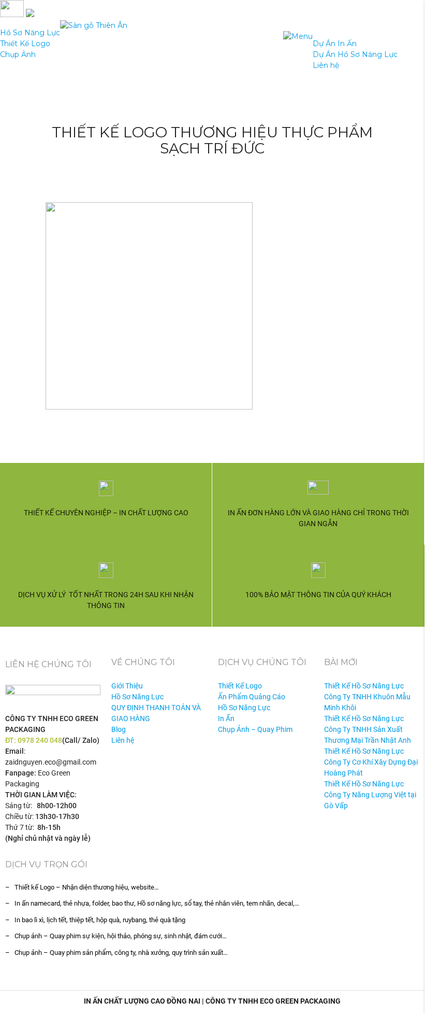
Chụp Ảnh (18, 54)
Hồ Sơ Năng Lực (30, 32)
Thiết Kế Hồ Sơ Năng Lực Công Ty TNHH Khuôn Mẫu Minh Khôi (367, 697)
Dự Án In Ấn (335, 43)
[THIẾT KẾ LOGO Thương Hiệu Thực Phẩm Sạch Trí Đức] (212, 306)
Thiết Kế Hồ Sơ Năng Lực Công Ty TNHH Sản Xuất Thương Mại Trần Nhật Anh (367, 729)
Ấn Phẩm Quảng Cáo (251, 697)
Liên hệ (326, 65)
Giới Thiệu (127, 686)
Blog (118, 729)
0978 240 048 (40, 740)
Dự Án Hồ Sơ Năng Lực (355, 54)
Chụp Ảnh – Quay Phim (255, 729)
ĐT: (11, 740)
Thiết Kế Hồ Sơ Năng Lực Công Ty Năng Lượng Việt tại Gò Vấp (370, 795)
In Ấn (226, 718)
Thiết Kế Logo (25, 43)
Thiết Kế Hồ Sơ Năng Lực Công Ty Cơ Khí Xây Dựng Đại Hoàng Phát (371, 762)
